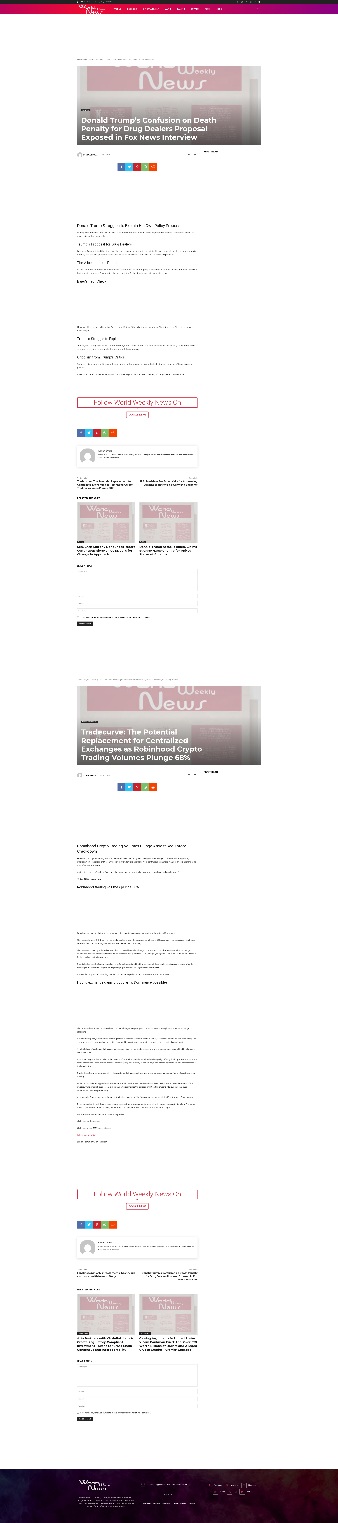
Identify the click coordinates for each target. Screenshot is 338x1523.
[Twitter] (259, 2)
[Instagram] (242, 2)
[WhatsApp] (145, 167)
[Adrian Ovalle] (80, 155)
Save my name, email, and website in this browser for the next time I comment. (115, 617)
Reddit (222, 1492)
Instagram (235, 1485)
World (117, 9)
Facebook (218, 1485)
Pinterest (252, 1485)
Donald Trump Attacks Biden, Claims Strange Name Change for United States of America (168, 550)
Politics (87, 59)
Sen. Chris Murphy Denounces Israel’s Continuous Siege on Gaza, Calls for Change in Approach (106, 550)
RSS (235, 1492)
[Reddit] (251, 2)
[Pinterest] (246, 2)
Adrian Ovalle (92, 155)
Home (79, 59)
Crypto (195, 9)
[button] (258, 9)
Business (132, 9)
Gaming (181, 9)
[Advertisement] (169, 36)
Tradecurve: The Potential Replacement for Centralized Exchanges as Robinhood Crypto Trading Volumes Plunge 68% (105, 484)
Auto (168, 9)
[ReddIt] (153, 167)
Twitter (249, 1492)
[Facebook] (238, 2)
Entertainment (151, 9)
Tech (207, 9)
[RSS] (255, 2)
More (219, 9)
